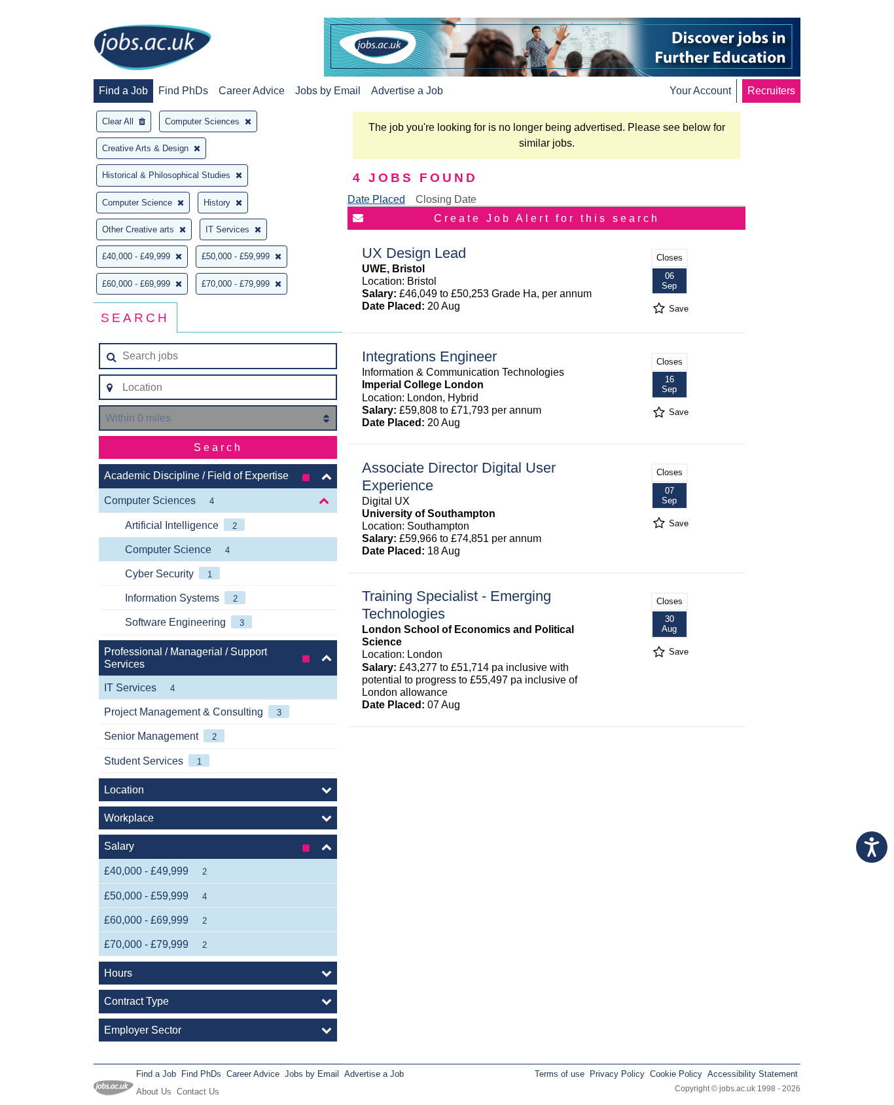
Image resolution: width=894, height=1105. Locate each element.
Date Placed (376, 199)
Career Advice (252, 90)
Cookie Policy (676, 1074)
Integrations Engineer (429, 356)
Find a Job (123, 90)
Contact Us (198, 1091)
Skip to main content (52, 11)
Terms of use (559, 1074)
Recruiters (771, 90)
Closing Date (446, 199)
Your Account (700, 90)
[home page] (152, 48)
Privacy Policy (617, 1074)
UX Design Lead (414, 253)
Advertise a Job (407, 90)
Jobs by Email (328, 90)
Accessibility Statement (752, 1074)
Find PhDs (183, 90)
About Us (153, 1091)
